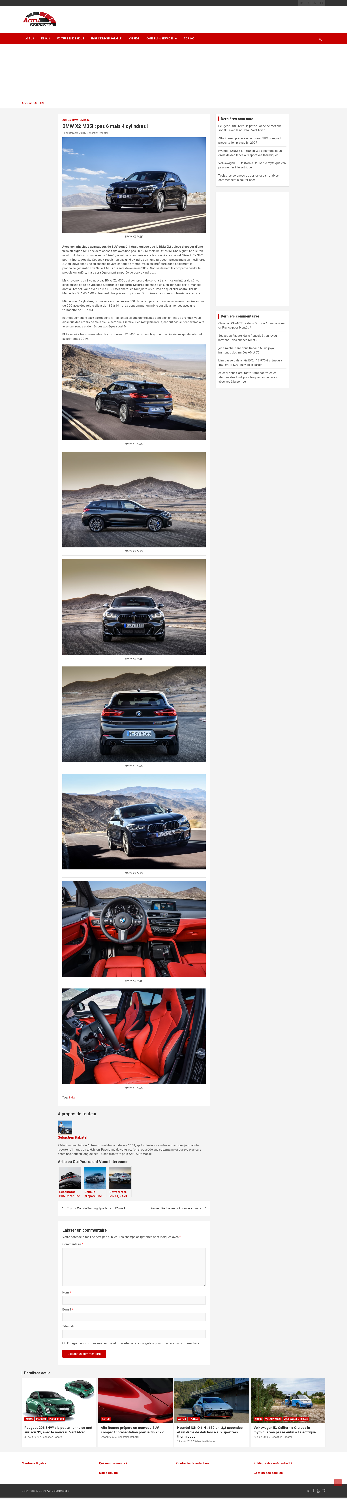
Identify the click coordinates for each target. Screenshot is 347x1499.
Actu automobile (58, 1490)
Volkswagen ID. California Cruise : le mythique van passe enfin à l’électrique (285, 1430)
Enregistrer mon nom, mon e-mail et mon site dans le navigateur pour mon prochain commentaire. (133, 1343)
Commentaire (72, 1244)
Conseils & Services (160, 38)
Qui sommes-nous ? (113, 1463)
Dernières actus (37, 1373)
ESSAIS (45, 38)
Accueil (27, 103)
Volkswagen (273, 1419)
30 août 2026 (31, 1437)
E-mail (67, 1309)
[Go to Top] (338, 1482)
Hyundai (194, 1419)
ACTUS (29, 38)
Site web (68, 1326)
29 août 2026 (108, 1437)
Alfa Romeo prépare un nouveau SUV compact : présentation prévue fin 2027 (132, 1430)
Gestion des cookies (268, 1473)
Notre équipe (108, 1473)
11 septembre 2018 (73, 133)
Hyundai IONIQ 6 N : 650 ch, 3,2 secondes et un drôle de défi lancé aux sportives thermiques (210, 1432)
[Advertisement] (173, 74)
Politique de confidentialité (273, 1463)
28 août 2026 (184, 1441)
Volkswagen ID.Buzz (296, 1419)
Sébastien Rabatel (97, 133)
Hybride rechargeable (106, 38)
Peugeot (41, 1419)
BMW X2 (84, 119)
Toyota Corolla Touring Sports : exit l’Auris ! (96, 1208)
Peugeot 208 (56, 1419)
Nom (66, 1292)
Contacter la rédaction (192, 1463)
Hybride (134, 38)
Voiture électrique (70, 38)
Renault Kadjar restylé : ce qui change (176, 1208)
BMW (75, 119)
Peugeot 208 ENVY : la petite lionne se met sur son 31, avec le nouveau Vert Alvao (58, 1430)
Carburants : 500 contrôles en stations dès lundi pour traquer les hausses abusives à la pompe (247, 377)
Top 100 (189, 38)
